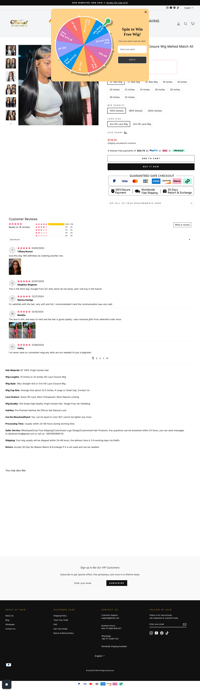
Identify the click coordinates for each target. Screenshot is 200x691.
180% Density (136, 110)
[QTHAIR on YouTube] (156, 633)
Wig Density (116, 105)
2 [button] (96, 358)
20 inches (115, 89)
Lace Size (114, 119)
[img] (24, 248)
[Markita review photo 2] (29, 330)
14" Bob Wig (151, 82)
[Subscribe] (184, 624)
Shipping (111, 143)
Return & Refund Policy (63, 633)
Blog (7, 620)
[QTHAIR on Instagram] (151, 633)
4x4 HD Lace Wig (119, 124)
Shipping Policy (60, 616)
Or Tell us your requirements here (135, 203)
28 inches (175, 89)
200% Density (155, 110)
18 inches (182, 82)
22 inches (130, 89)
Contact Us (10, 629)
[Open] (6, 684)
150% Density (117, 110)
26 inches (160, 89)
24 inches (145, 89)
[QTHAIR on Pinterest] (161, 633)
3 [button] (100, 358)
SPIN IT (132, 60)
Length (113, 77)
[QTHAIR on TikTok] (167, 633)
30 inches (115, 97)
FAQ (55, 624)
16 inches (167, 82)
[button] (41, 224)
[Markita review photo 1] (15, 330)
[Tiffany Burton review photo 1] (15, 266)
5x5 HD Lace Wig (142, 124)
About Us (9, 616)
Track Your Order (60, 620)
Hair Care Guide (60, 629)
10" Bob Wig (116, 82)
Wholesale (9, 624)
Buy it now (151, 167)
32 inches (130, 97)
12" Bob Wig (133, 82)
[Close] (145, 12)
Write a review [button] (182, 224)
